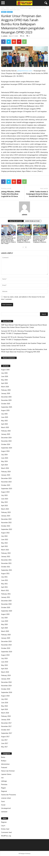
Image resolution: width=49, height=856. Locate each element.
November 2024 (6, 441)
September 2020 (6, 611)
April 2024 (4, 465)
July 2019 (4, 658)
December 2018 (6, 682)
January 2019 (5, 679)
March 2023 (5, 509)
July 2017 (4, 740)
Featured (4, 767)
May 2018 (4, 706)
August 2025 (5, 410)
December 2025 (6, 397)
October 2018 (5, 689)
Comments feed (6, 832)
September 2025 (6, 407)
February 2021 (6, 594)
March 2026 (5, 387)
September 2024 (6, 448)
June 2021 (4, 580)
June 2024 (4, 458)
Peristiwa (4, 784)
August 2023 (5, 492)
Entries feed (5, 829)
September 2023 (6, 488)
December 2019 (6, 641)
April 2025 (4, 424)
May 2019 (4, 665)
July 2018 (4, 699)
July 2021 (4, 577)
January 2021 (5, 597)
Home (2, 8)
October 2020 (5, 607)
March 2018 (5, 713)
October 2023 (5, 485)
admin (5, 36)
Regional (4, 791)
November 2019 (6, 645)
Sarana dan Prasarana (8, 795)
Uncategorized (6, 808)
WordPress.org (6, 836)
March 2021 (5, 590)
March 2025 (5, 427)
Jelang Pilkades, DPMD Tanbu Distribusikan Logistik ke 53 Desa (10, 193)
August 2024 (5, 451)
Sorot (10, 12)
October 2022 (5, 526)
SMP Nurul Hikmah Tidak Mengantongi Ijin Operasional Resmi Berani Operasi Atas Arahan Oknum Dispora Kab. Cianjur (8, 240)
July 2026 (4, 373)
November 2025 (6, 400)
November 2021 (6, 563)
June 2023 (4, 499)
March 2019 (5, 672)
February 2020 (6, 635)
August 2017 (5, 736)
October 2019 (5, 648)
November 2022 (6, 522)
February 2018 (6, 716)
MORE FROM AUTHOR (32, 221)
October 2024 (5, 444)
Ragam (3, 788)
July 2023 (4, 495)
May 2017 (4, 747)
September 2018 (6, 692)
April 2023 (4, 505)
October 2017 (5, 730)
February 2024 (6, 471)
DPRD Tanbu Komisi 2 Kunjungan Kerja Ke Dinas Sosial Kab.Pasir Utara (37, 193)
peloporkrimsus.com (24, 71)
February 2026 (6, 390)
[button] (45, 3)
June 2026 (4, 376)
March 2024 (5, 468)
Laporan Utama (6, 774)
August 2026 (5, 370)
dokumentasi (5, 764)
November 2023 (6, 482)
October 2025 (5, 404)
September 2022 (6, 529)
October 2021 (5, 567)
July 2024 (4, 454)
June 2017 (4, 743)
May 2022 (4, 543)
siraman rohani (6, 798)
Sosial (3, 805)
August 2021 (5, 573)
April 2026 (4, 383)
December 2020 (6, 601)
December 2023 (6, 478)
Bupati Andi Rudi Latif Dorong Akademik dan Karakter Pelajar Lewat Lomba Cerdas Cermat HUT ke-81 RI (23, 344)
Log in (3, 825)
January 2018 (5, 719)
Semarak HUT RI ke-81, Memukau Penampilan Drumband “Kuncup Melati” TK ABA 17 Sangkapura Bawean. (24, 239)
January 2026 (5, 393)
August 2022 (5, 533)
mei (2, 778)
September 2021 (6, 570)
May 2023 (4, 502)
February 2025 (6, 431)
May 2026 (4, 380)
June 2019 (4, 662)
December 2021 (6, 560)
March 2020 (5, 631)
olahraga (4, 781)
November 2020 (6, 604)
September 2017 (6, 733)
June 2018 (4, 702)
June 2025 (4, 417)
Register (4, 822)
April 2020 (4, 628)
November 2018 (6, 685)
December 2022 (6, 519)
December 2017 (6, 723)
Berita (7, 8)
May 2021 (4, 584)
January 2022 (5, 556)
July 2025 (4, 414)
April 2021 (4, 587)
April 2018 (4, 709)
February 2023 (6, 512)
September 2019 (6, 652)
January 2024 (5, 475)
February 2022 (6, 553)
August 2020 (5, 614)
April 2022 (4, 546)
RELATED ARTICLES (16, 221)
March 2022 (5, 550)
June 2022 (4, 539)
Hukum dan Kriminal (7, 771)
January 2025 (5, 434)
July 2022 (4, 536)
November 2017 (6, 726)
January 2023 (5, 516)
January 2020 (5, 638)
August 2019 (5, 655)
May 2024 (4, 461)
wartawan (4, 812)
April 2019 (4, 668)
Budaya (3, 761)
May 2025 (4, 420)
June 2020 (4, 621)
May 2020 (4, 624)
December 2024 (6, 437)
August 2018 (5, 696)
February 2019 (6, 675)
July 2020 (4, 618)
